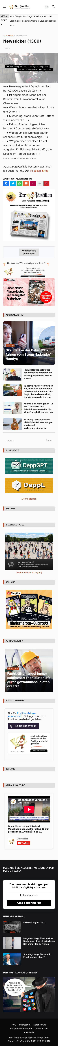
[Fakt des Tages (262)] (12, 923)
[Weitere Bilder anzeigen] (29, 568)
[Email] (26, 179)
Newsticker (21, 31)
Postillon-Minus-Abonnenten (22, 710)
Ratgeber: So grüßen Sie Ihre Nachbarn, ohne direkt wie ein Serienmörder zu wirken (39, 937)
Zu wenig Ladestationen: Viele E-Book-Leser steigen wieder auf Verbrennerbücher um (38, 419)
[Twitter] (13, 179)
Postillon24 (29, 1028)
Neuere (10, 436)
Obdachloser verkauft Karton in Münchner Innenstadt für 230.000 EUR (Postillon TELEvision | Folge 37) (28, 824)
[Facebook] (6, 179)
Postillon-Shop (39, 166)
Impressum (24, 1020)
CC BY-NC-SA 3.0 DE (19, 1036)
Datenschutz (39, 1020)
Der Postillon (29, 1033)
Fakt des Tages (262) (34, 918)
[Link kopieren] (33, 179)
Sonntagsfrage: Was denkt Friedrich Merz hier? (37, 951)
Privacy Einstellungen (21, 1024)
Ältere (49, 436)
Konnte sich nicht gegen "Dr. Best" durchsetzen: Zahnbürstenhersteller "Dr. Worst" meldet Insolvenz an (39, 403)
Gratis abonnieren (29, 898)
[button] (4, 7)
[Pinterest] (46, 179)
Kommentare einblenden (29, 248)
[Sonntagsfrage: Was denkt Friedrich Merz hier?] (12, 954)
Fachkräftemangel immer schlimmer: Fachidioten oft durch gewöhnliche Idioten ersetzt (38, 369)
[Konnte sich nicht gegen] (12, 404)
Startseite (8, 31)
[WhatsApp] (19, 179)
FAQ (14, 1020)
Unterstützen (41, 1024)
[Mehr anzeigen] (40, 179)
